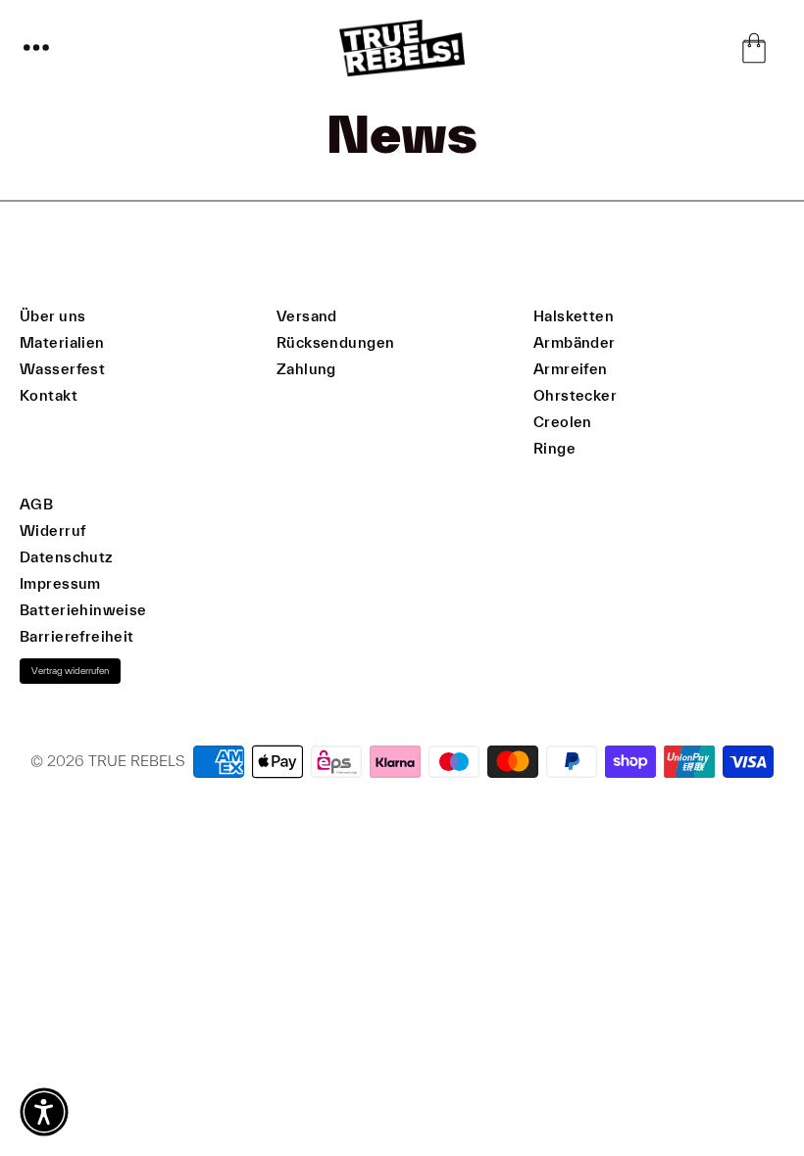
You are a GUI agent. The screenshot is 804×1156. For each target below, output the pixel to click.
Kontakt (48, 395)
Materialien (62, 342)
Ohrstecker (575, 395)
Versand (306, 316)
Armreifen (570, 369)
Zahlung (306, 369)
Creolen (562, 421)
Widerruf (52, 530)
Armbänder (574, 342)
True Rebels (136, 760)
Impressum (60, 583)
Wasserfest (62, 369)
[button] (36, 48)
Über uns (52, 316)
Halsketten (573, 316)
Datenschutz (66, 557)
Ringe (554, 448)
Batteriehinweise (83, 610)
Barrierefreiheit (77, 636)
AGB (36, 504)
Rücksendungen (335, 342)
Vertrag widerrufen (70, 670)
